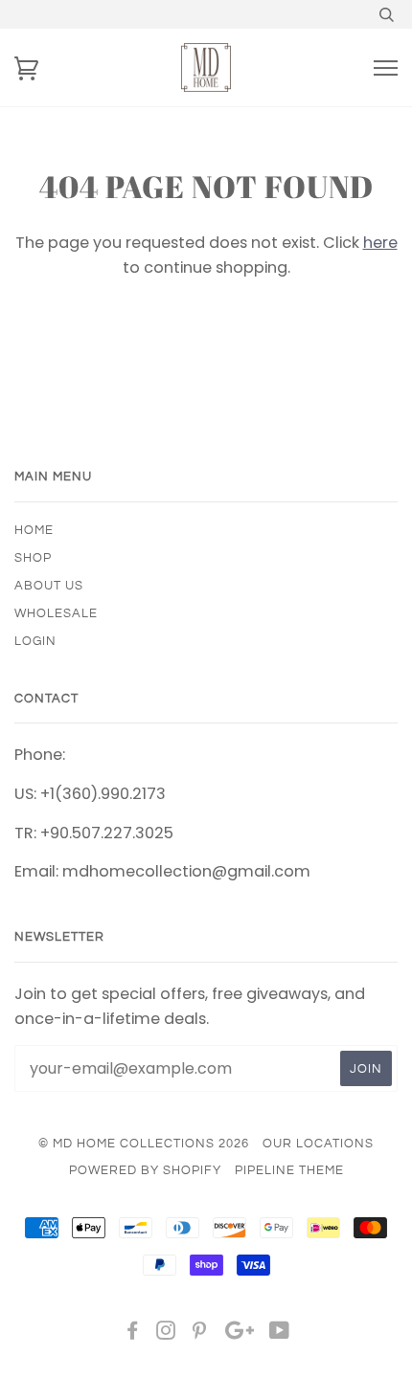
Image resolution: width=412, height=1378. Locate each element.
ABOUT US (48, 585)
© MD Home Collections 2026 (143, 1143)
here (380, 243)
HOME (34, 530)
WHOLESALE (56, 613)
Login (35, 641)
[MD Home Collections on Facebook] (133, 1334)
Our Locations (318, 1143)
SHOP (33, 558)
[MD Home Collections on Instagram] (166, 1334)
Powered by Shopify (145, 1170)
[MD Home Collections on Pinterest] (200, 1334)
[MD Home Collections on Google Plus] (239, 1334)
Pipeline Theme (289, 1170)
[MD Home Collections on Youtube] (279, 1334)
